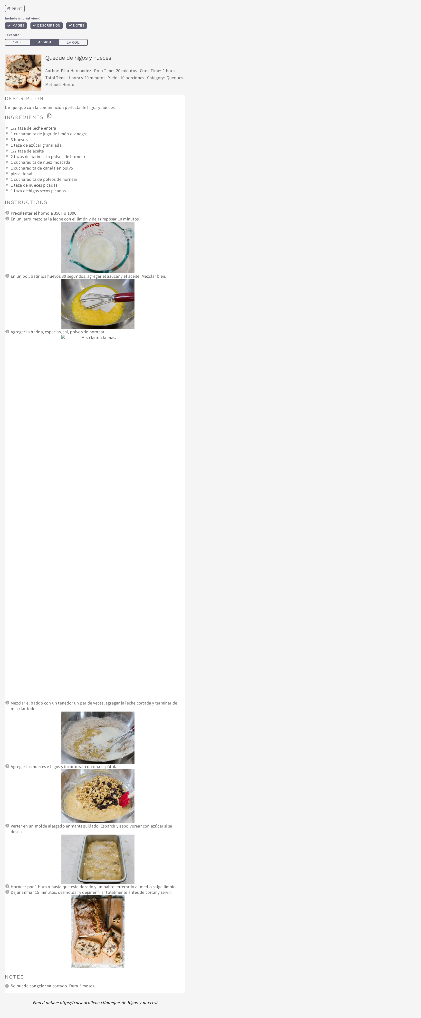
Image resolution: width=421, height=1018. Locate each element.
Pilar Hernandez (76, 70)
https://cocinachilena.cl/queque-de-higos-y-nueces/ (108, 1002)
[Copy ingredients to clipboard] (49, 116)
